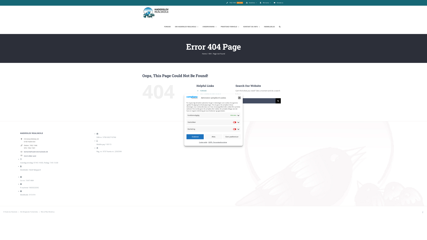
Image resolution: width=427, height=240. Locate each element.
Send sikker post (30, 156)
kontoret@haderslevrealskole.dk (36, 152)
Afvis (213, 137)
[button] (239, 98)
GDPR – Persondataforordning (217, 142)
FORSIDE (203, 91)
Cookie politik (203, 142)
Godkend (195, 137)
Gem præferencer (231, 137)
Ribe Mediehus (50, 212)
